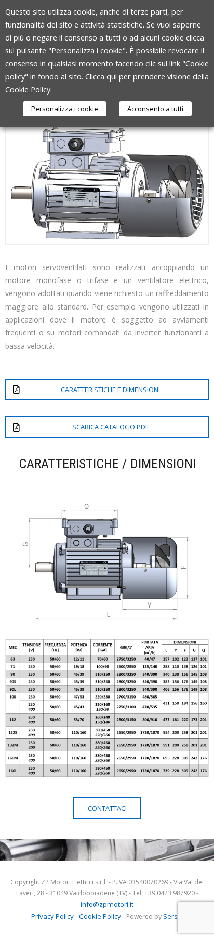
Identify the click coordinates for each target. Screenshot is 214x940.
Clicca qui (101, 76)
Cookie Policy (100, 916)
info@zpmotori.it (107, 904)
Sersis (173, 916)
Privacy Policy (52, 916)
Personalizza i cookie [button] (64, 108)
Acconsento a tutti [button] (155, 108)
